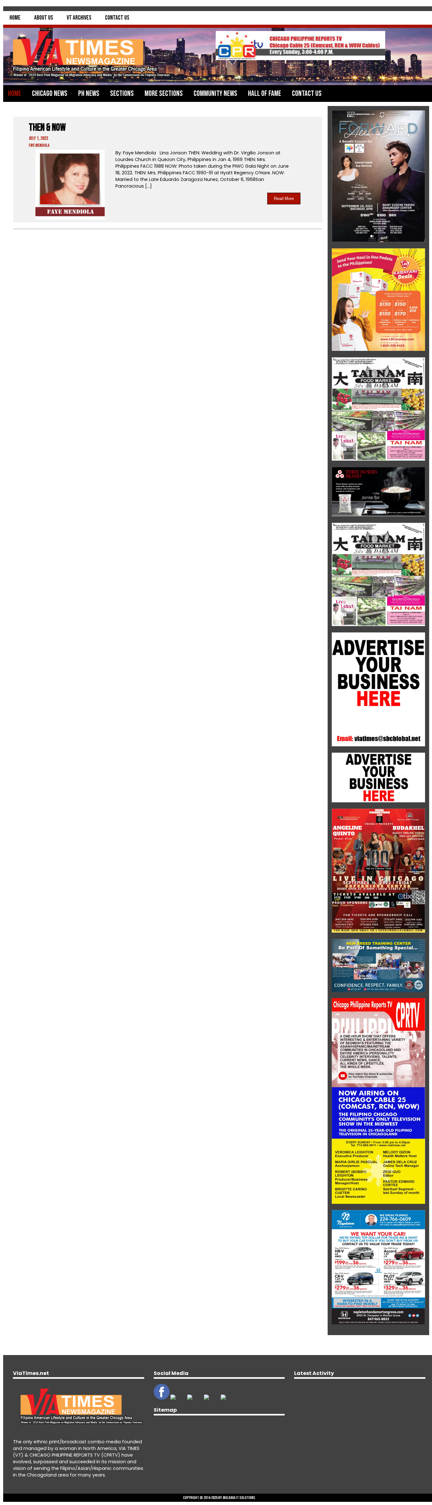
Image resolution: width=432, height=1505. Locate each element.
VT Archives (79, 18)
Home (15, 18)
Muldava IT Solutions (239, 1497)
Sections (122, 93)
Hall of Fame (264, 93)
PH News (88, 93)
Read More (284, 198)
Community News (215, 93)
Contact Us (117, 18)
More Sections (164, 93)
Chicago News (49, 93)
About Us (43, 18)
